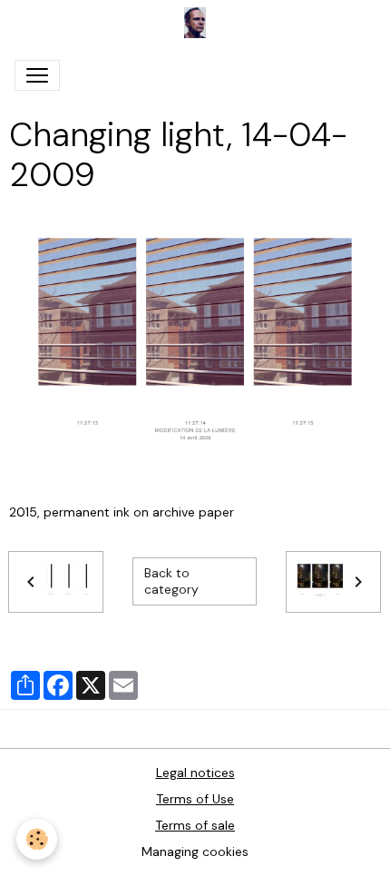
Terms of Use (195, 799)
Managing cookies (195, 851)
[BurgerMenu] (37, 75)
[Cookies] (36, 839)
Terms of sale (195, 825)
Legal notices (195, 772)
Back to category (171, 581)
